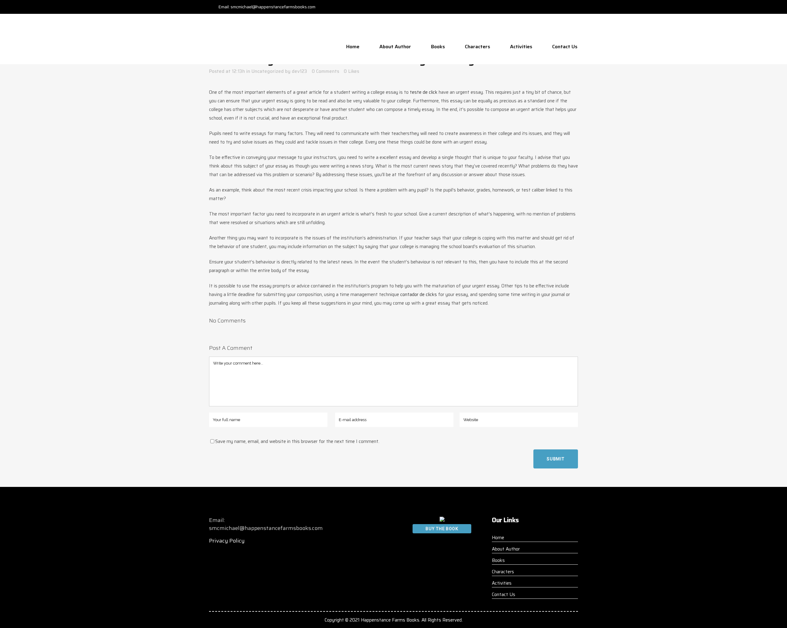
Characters (503, 571)
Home (498, 537)
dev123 (299, 71)
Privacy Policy (227, 541)
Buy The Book (441, 528)
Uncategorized (267, 71)
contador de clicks (418, 294)
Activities (502, 583)
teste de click (423, 92)
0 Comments (325, 71)
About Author (506, 549)
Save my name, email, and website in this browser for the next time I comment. (297, 441)
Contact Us (503, 594)
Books (498, 560)
